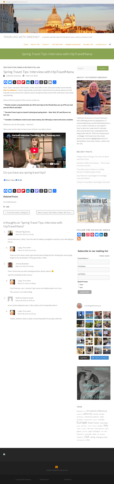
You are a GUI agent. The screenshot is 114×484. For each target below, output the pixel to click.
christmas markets (91, 417)
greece (78, 426)
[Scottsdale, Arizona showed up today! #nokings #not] (107, 332)
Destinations (57, 44)
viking (92, 437)
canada (95, 414)
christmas (80, 417)
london (79, 428)
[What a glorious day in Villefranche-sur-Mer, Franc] (107, 341)
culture (95, 420)
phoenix (79, 431)
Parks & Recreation (26, 67)
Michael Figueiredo (23, 232)
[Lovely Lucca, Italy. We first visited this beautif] (98, 341)
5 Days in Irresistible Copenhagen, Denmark (93, 182)
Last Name (81, 274)
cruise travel (88, 420)
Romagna (96, 431)
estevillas (101, 420)
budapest (79, 414)
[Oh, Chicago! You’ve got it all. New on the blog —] (80, 315)
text (81, 287)
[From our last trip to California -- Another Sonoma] (98, 324)
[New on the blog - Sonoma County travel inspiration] (89, 324)
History (95, 426)
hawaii (90, 426)
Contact (45, 44)
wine (88, 440)
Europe (82, 422)
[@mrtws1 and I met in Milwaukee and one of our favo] (80, 324)
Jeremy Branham (22, 264)
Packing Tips (88, 44)
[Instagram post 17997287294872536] (89, 350)
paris (107, 429)
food (90, 422)
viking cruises (102, 437)
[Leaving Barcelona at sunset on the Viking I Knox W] (107, 350)
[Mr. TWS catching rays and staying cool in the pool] (89, 315)
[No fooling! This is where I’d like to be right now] (98, 332)
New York (90, 429)
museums (84, 428)
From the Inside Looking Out (16, 212)
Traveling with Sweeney (21, 37)
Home (26, 44)
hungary (100, 426)
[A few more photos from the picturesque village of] (80, 350)
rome (102, 431)
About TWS (35, 44)
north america (99, 429)
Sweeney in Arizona (72, 44)
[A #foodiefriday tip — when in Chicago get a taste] (98, 315)
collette (102, 417)
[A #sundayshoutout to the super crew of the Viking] (80, 341)
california (87, 413)
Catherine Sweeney (13, 76)
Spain (94, 434)
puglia (90, 431)
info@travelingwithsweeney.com (16, 2)
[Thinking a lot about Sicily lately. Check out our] (80, 332)
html (81, 285)
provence (85, 431)
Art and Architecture (96, 410)
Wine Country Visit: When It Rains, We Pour (55, 212)
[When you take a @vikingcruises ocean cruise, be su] (89, 341)
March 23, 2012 (31, 76)
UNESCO (80, 437)
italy (106, 425)
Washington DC (81, 440)
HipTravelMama (10, 90)
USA (38, 67)
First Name (82, 266)
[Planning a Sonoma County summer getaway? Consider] (107, 324)
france (96, 423)
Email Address (83, 258)
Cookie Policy (101, 44)
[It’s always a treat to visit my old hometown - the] (107, 315)
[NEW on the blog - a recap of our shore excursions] (89, 332)
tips (98, 434)
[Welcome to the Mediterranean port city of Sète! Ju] (98, 350)
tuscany (102, 434)
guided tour (84, 426)
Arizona (80, 411)
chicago (101, 414)
